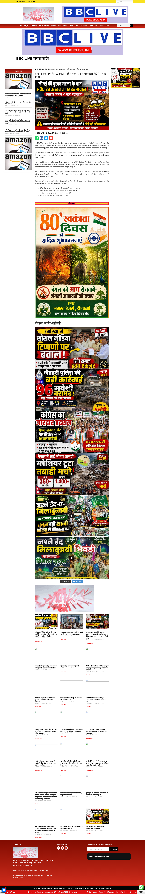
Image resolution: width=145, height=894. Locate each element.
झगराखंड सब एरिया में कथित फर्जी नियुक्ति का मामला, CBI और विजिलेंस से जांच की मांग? (18, 94)
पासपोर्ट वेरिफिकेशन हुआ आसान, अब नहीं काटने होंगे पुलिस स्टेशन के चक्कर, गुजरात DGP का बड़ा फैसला (45, 763)
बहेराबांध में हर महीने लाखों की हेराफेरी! (69, 666)
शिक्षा (77, 25)
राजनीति (65, 25)
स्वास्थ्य (71, 25)
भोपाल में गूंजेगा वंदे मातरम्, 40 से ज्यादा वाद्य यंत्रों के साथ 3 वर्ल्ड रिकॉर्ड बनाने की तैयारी (98, 892)
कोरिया (68, 69)
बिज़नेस (101, 25)
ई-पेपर (107, 25)
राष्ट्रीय (26, 25)
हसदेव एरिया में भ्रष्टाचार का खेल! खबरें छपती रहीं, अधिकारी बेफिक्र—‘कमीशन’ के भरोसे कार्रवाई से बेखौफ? (46, 731)
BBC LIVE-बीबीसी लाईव (32, 58)
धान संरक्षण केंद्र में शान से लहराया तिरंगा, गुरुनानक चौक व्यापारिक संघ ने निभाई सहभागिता (45, 699)
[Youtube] (66, 848)
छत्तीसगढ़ (77, 69)
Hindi (121, 1)
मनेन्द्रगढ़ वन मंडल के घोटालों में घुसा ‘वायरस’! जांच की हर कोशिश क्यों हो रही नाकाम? (96, 699)
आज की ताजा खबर (44, 25)
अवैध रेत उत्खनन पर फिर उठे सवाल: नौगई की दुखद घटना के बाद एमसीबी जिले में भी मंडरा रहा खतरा (18, 131)
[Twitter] (62, 848)
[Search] (131, 25)
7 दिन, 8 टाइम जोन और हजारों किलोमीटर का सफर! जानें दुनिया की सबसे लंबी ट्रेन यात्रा (38, 892)
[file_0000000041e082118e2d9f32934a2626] (72, 318)
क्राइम (91, 25)
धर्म (96, 25)
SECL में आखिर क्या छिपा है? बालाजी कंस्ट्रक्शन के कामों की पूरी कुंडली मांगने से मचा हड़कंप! (96, 731)
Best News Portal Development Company (80, 888)
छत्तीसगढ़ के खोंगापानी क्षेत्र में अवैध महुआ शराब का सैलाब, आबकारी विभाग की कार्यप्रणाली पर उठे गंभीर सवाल (17, 121)
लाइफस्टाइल (84, 25)
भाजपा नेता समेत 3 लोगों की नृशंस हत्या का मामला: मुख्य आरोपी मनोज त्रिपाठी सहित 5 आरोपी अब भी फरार (17, 111)
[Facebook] (58, 848)
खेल (59, 25)
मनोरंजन (53, 25)
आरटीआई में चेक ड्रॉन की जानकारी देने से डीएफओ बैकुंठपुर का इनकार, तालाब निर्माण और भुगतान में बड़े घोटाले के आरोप (97, 763)
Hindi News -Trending (44, 69)
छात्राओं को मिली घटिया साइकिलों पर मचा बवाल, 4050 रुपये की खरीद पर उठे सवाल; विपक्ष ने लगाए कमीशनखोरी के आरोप (71, 763)
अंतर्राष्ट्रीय (34, 25)
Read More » (38, 641)
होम (21, 25)
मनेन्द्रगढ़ (83, 69)
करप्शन (64, 69)
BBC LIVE (98, 888)
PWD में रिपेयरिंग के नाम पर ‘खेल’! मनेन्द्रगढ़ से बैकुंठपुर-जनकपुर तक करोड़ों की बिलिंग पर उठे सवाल (97, 668)
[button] (37, 138)
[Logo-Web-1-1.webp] (64, 611)
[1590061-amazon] (18, 89)
